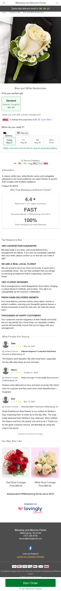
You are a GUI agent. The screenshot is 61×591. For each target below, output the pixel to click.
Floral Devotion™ (28, 406)
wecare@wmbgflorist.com (30, 538)
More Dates (51, 141)
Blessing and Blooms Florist (30, 3)
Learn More (46, 119)
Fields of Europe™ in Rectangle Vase (36, 377)
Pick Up (24, 133)
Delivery (8, 135)
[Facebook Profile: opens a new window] (30, 548)
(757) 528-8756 (31, 535)
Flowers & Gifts (15, 12)
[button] (55, 584)
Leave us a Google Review (30, 556)
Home (4, 12)
